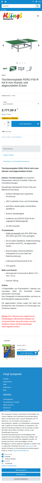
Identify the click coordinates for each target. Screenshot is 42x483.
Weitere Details (8, 155)
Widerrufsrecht (8, 405)
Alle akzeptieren (21, 470)
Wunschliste (7, 131)
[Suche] (37, 6)
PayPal (7, 461)
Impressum (7, 387)
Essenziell (8, 454)
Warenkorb (7, 408)
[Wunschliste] (33, 1)
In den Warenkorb (25, 124)
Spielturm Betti (21, 345)
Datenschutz (7, 381)
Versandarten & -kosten (11, 402)
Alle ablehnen (21, 474)
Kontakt (5, 379)
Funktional (8, 463)
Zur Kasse (6, 410)
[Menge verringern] (8, 125)
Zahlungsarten (8, 399)
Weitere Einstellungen (9, 466)
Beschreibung (8, 149)
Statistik (7, 456)
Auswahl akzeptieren (21, 479)
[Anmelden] (2, 1)
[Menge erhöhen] (8, 122)
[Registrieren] (6, 1)
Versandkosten (17, 137)
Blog (4, 390)
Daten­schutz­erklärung (20, 450)
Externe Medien (10, 459)
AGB (4, 384)
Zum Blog (3, 10)
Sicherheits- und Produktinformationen (16, 161)
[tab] (21, 149)
